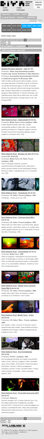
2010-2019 (16, 30)
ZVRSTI (24, 14)
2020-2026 (26, 30)
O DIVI (5, 8)
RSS (38, 7)
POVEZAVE (21, 10)
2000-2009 (6, 30)
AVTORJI (16, 14)
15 (2, 43)
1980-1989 (26, 26)
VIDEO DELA (6, 14)
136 (9, 43)
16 (4, 43)
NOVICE (5, 10)
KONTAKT (38, 5)
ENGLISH (38, 2)
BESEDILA (21, 17)
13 (37, 40)
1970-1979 (16, 26)
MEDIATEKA (31, 17)
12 (34, 40)
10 (28, 40)
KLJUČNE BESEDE (8, 17)
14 (40, 40)
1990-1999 (36, 26)
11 (31, 40)
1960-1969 (6, 26)
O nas (19, 8)
